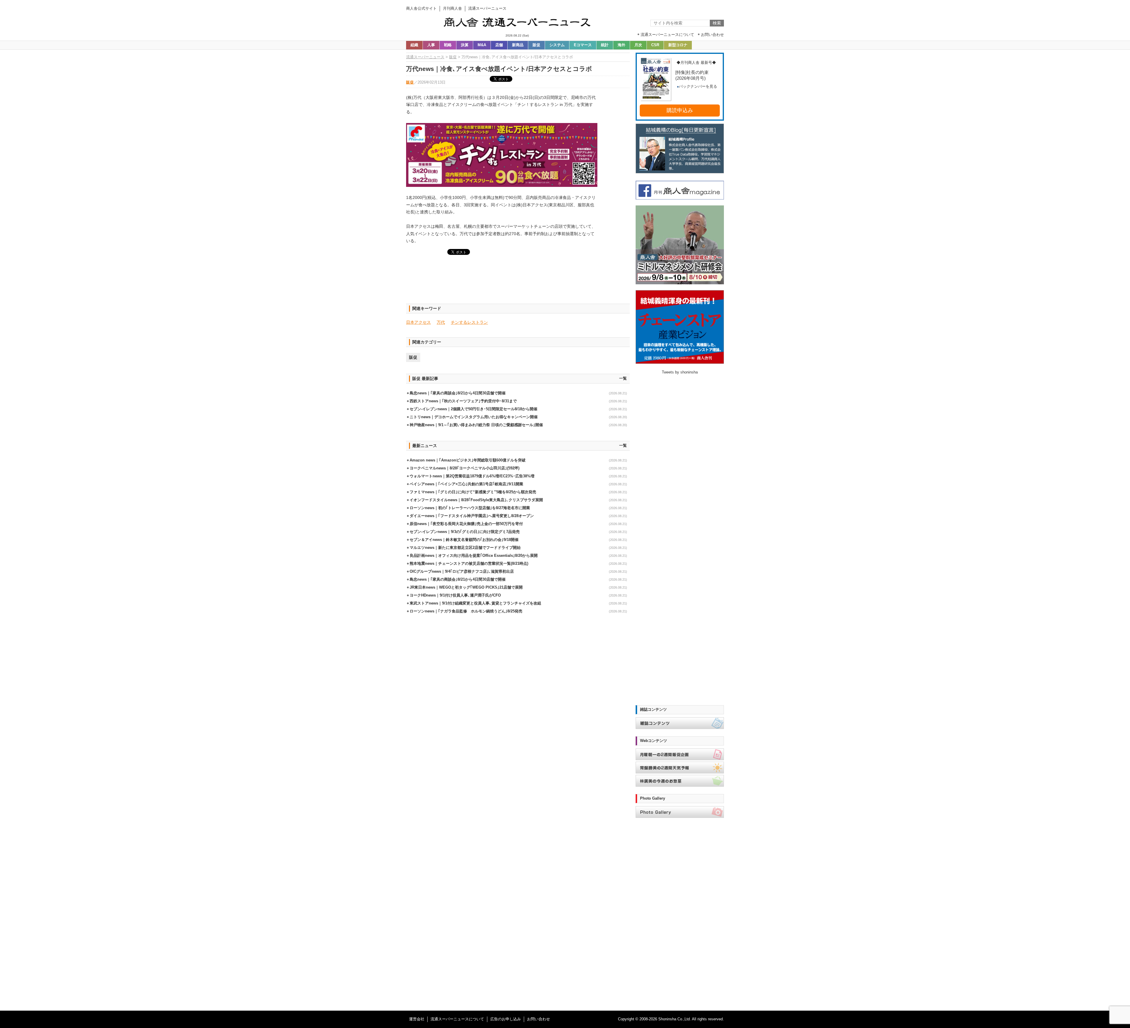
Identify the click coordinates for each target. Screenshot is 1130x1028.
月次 (638, 45)
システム (557, 45)
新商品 (518, 45)
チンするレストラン (469, 322)
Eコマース (583, 45)
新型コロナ (677, 45)
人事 (431, 45)
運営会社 (416, 1019)
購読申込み (680, 110)
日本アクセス (418, 322)
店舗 (499, 45)
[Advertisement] (518, 283)
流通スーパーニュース (425, 57)
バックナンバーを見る (698, 86)
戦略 (448, 45)
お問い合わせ (538, 1019)
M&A (482, 45)
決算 (464, 45)
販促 (536, 45)
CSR (655, 45)
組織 (414, 45)
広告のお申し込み (505, 1019)
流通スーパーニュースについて (457, 1019)
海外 (621, 45)
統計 (605, 45)
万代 (441, 322)
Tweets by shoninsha (680, 372)
